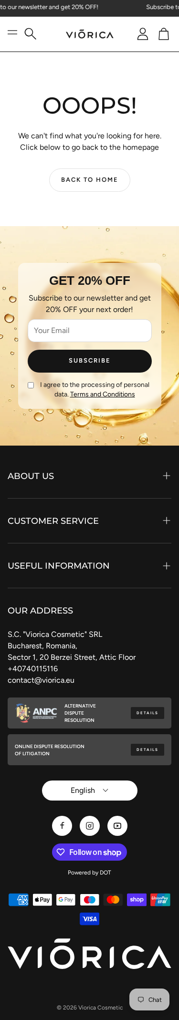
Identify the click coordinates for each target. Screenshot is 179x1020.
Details (147, 713)
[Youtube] (117, 826)
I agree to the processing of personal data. (94, 389)
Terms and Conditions (102, 394)
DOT (105, 872)
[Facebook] (62, 826)
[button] (34, 34)
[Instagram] (90, 826)
